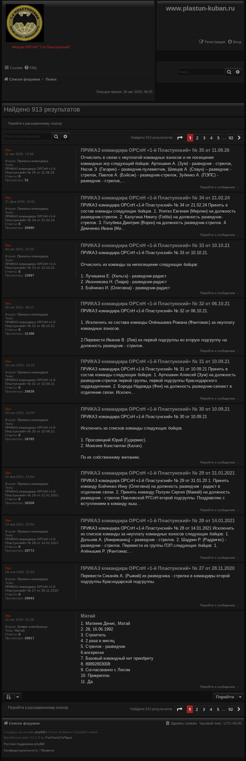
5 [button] (218, 138)
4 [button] (211, 138)
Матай (20, 630)
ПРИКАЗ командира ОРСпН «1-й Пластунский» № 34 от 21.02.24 (30, 218)
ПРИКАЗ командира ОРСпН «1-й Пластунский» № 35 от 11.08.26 (30, 170)
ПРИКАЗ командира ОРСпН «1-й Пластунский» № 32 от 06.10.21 (30, 324)
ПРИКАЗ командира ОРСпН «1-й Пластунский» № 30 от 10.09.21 (30, 429)
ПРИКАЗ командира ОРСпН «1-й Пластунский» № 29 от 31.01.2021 (32, 493)
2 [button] (197, 138)
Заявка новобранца (32, 626)
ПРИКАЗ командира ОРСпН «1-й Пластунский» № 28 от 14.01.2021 (32, 541)
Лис (8, 150)
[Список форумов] (28, 21)
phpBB (40, 732)
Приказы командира (32, 161)
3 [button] (204, 138)
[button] (179, 138)
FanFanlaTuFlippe (58, 737)
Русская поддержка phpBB (24, 744)
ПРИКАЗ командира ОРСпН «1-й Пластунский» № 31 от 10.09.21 (30, 381)
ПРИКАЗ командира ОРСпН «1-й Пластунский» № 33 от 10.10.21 (30, 265)
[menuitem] (234, 42)
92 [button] (231, 138)
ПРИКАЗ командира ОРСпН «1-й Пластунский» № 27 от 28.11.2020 (31, 588)
